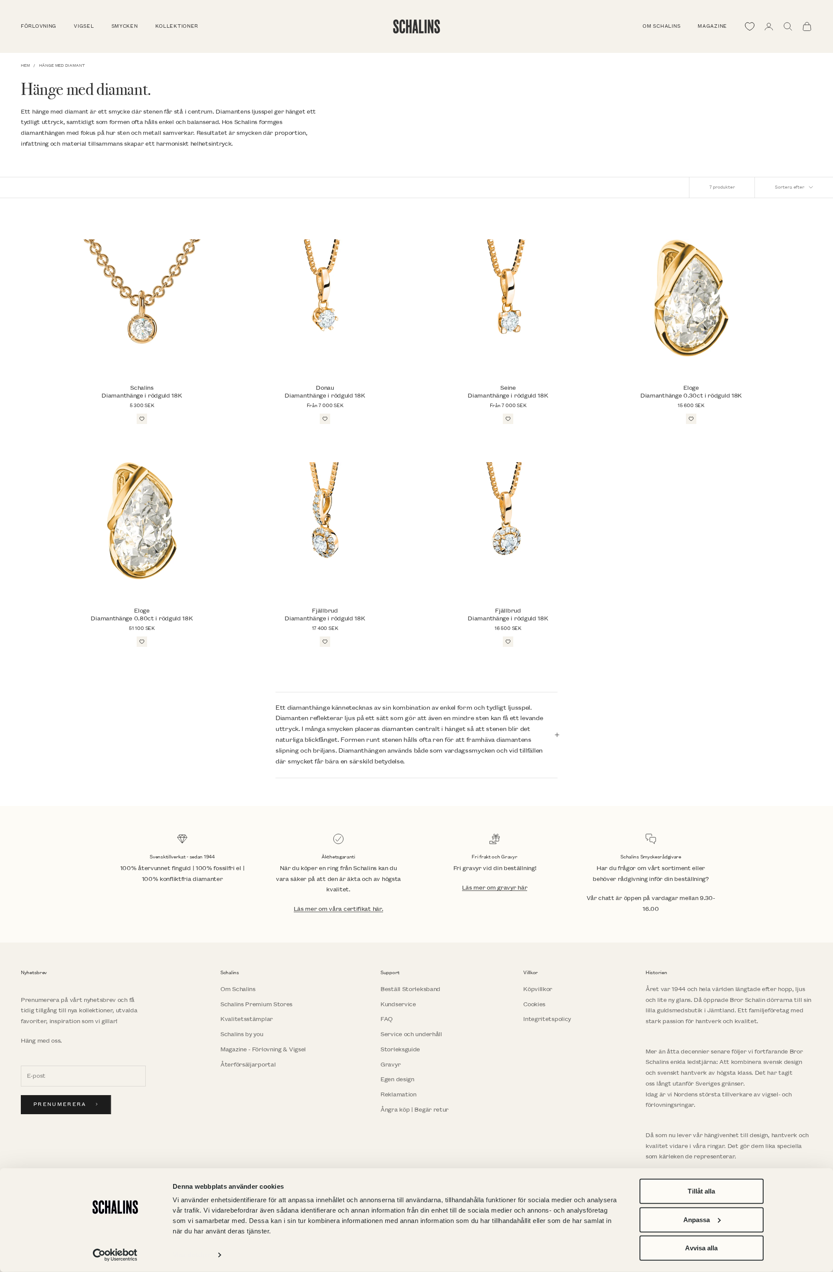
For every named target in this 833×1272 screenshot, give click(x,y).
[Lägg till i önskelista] (142, 419)
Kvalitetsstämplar (246, 1019)
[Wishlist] (749, 26)
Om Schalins (661, 26)
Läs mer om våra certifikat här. (339, 909)
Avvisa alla (701, 1248)
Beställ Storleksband (410, 989)
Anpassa (696, 1219)
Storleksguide (400, 1049)
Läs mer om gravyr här (495, 887)
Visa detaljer (191, 1255)
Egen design (397, 1079)
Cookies (534, 1004)
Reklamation (398, 1094)
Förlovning (38, 26)
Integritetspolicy (547, 1019)
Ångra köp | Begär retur (414, 1109)
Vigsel (84, 26)
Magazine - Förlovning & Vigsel (263, 1049)
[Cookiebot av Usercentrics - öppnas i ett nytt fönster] (115, 1255)
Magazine (712, 26)
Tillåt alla (701, 1191)
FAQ (386, 1019)
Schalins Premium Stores (256, 1004)
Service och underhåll (411, 1034)
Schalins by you (241, 1034)
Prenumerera (60, 1104)
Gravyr (390, 1064)
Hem (25, 65)
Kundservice (398, 1004)
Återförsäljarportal (247, 1064)
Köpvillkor (537, 989)
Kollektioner (177, 26)
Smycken (125, 26)
